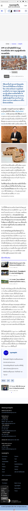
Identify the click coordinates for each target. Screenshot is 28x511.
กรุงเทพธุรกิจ (17, 486)
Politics (3, 467)
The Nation (4, 483)
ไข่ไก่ (12, 381)
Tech (15, 459)
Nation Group (17, 483)
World (3, 464)
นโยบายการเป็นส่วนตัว (19, 472)
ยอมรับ (4, 498)
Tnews (16, 491)
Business (14, 44)
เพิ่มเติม (5, 495)
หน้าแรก (7, 44)
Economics (4, 456)
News (3, 469)
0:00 (5, 10)
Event (3, 472)
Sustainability (5, 462)
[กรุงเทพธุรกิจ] (14, 5)
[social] (18, 1)
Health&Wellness (18, 464)
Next (24, 388)
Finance (16, 456)
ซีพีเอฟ (3, 381)
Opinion (16, 469)
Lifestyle (16, 467)
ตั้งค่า (4, 501)
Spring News (17, 488)
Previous (3, 388)
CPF (8, 381)
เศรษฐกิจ (20, 44)
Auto (15, 462)
